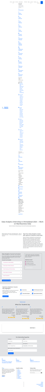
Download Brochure (6, 280)
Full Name (10, 339)
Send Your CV (11, 353)
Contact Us (31, 2)
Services (16, 1)
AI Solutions (19, 378)
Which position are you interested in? (14, 348)
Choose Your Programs (20, 196)
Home (11, 1)
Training (35, 1)
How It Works (20, 186)
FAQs (19, 198)
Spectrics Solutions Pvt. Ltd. (12, 382)
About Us (14, 2)
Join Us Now (5, 296)
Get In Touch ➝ (32, 327)
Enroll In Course (29, 267)
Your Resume (25, 343)
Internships (21, 1)
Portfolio (25, 1)
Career (42, 383)
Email (24, 339)
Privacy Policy (41, 385)
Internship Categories (20, 193)
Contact (41, 386)
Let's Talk (41, 3)
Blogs (29, 1)
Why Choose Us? (20, 189)
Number (9, 343)
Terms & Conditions (40, 384)
